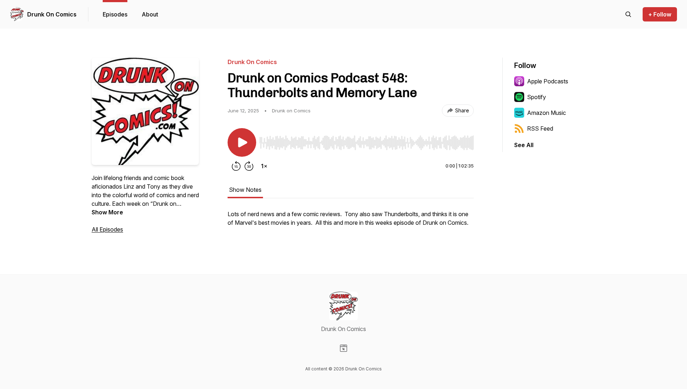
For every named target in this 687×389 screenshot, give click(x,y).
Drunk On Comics (52, 14)
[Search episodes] (628, 14)
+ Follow (659, 14)
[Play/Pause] (242, 142)
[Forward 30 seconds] (249, 166)
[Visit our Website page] (343, 348)
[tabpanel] (351, 222)
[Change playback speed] (264, 166)
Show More (107, 212)
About (150, 14)
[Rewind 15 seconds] (236, 166)
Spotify (536, 97)
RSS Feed (540, 128)
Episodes (115, 14)
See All (523, 145)
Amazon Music (546, 112)
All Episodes (107, 229)
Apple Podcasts (547, 81)
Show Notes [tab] (245, 189)
